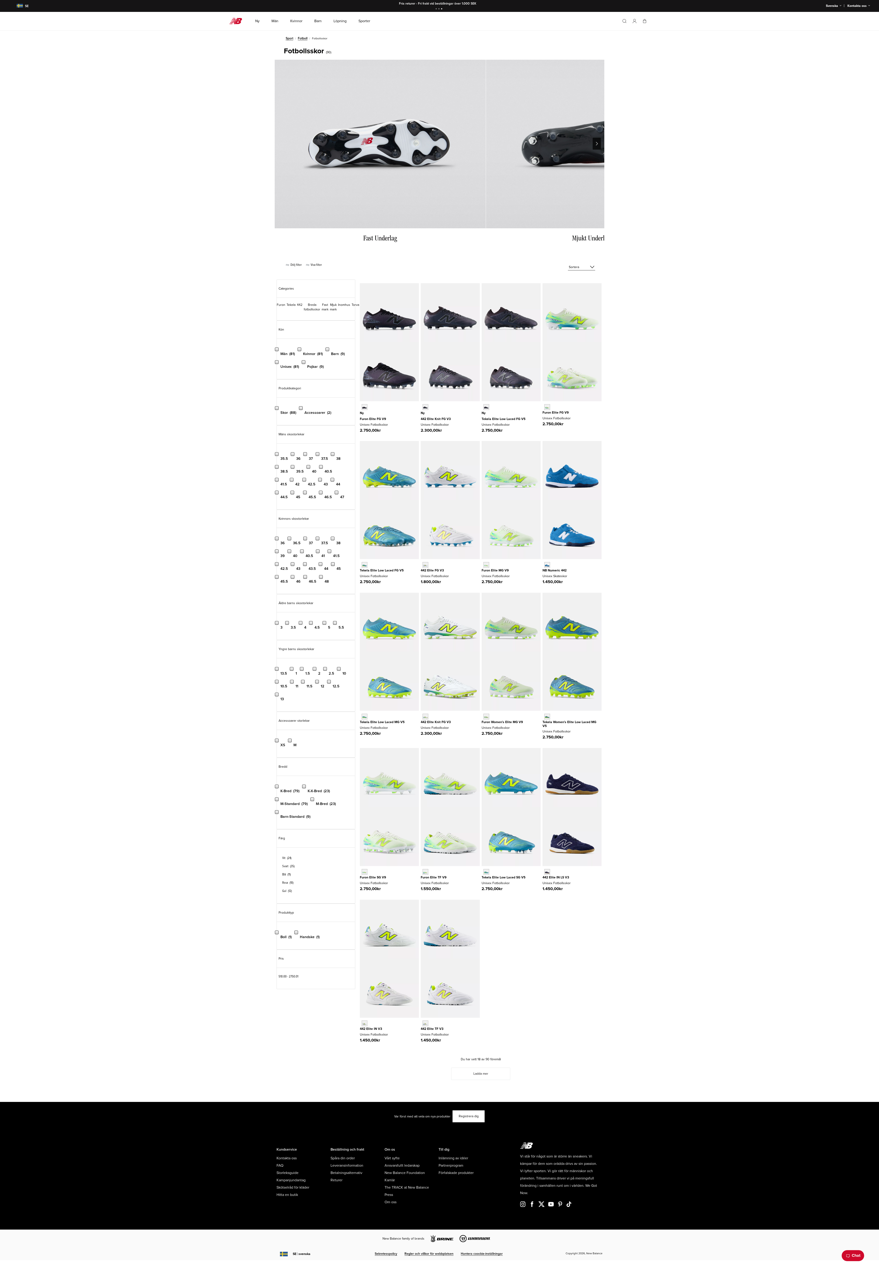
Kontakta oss (287, 1158)
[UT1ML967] (364, 716)
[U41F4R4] (425, 565)
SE (301, 1254)
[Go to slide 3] (442, 9)
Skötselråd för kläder (293, 1187)
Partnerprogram (451, 1165)
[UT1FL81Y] (486, 407)
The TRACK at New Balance (407, 1187)
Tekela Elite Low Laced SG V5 (504, 877)
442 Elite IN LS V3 (556, 877)
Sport (289, 38)
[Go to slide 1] (436, 9)
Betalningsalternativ (346, 1173)
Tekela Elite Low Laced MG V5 (382, 722)
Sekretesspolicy (386, 1254)
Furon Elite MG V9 (495, 570)
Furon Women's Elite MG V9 (502, 722)
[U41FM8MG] (425, 716)
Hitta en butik (287, 1195)
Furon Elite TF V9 (434, 877)
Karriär (390, 1180)
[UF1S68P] (364, 872)
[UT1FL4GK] (364, 565)
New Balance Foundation (405, 1173)
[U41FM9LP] (425, 407)
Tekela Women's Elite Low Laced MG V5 (569, 724)
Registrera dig (469, 1116)
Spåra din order (343, 1158)
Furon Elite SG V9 (373, 877)
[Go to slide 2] (439, 9)
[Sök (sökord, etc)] (624, 21)
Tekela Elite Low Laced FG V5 (504, 419)
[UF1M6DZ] (486, 565)
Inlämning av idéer (453, 1158)
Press (389, 1195)
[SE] (17, 6)
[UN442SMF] (547, 565)
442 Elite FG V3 (432, 570)
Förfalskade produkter (456, 1173)
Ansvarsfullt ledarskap (402, 1165)
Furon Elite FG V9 (373, 419)
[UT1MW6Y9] (547, 716)
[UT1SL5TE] (486, 872)
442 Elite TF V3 (432, 1029)
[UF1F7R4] (547, 407)
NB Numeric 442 (555, 570)
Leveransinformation (347, 1165)
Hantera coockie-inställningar (482, 1254)
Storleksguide (287, 1173)
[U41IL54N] (547, 872)
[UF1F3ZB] (364, 407)
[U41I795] (364, 1023)
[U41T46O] (425, 1023)
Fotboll (302, 38)
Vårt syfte (392, 1158)
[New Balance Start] (237, 21)
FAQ (280, 1165)
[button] (634, 21)
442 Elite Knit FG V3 (436, 419)
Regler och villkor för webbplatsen (428, 1254)
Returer (336, 1180)
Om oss (390, 1202)
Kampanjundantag (291, 1180)
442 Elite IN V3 (371, 1029)
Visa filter (316, 265)
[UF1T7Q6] (425, 872)
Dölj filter (296, 265)
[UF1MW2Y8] (486, 716)
